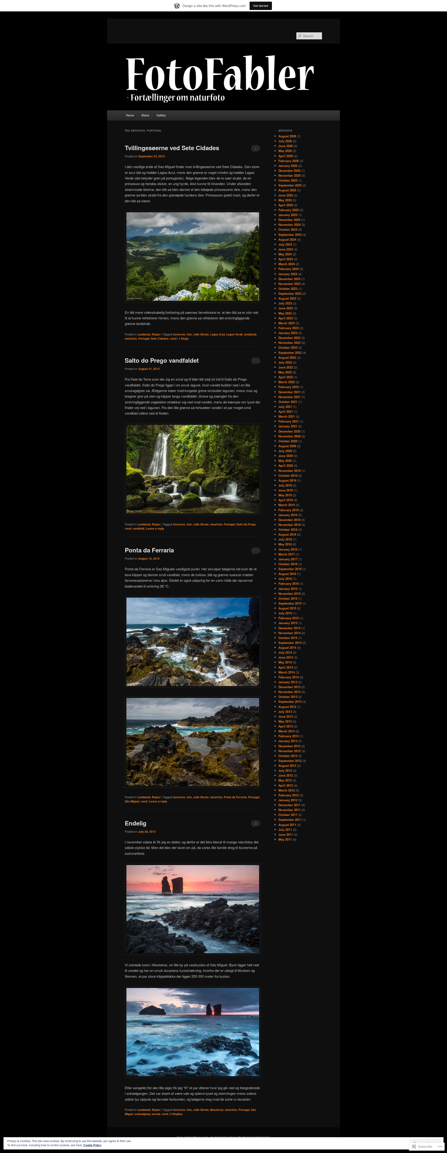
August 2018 (287, 534)
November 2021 (289, 397)
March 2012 (286, 790)
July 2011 (285, 829)
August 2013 (287, 706)
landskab (250, 334)
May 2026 (285, 151)
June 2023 (285, 308)
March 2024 (286, 264)
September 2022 (289, 352)
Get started (260, 5)
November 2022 (289, 342)
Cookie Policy (92, 1145)
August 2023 (287, 298)
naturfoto (131, 338)
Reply (184, 338)
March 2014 (286, 672)
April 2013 (285, 726)
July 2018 (285, 539)
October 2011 (287, 814)
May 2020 (285, 460)
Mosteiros (217, 1110)
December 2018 (289, 519)
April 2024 (285, 259)
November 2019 (289, 470)
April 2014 (285, 667)
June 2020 (285, 455)
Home (130, 115)
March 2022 (286, 382)
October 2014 (287, 638)
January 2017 (287, 559)
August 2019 (287, 480)
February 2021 (288, 421)
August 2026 (287, 136)
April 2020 (285, 465)
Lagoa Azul (217, 334)
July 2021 (285, 406)
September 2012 (289, 760)
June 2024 (285, 249)
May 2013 (285, 721)
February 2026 (288, 161)
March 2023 (286, 323)
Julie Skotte (201, 334)
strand (156, 1114)
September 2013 (289, 701)
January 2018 (287, 549)
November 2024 (289, 224)
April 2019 (285, 500)
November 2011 (289, 810)
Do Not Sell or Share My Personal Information (240, 1137)
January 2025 (287, 215)
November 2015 (289, 593)
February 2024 (288, 269)
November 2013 (289, 692)
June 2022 (285, 367)
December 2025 (289, 170)
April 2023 (285, 318)
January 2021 (287, 426)
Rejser (156, 334)
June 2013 (285, 716)
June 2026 (285, 146)
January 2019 (287, 515)
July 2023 (285, 303)
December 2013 (289, 687)
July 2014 (285, 652)
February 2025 (288, 210)
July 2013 (285, 711)
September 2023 (289, 293)
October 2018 (287, 529)
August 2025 (287, 190)
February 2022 (288, 387)
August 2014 (287, 647)
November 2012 (289, 751)
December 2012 (289, 746)
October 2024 (287, 229)
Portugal (143, 338)
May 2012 (285, 780)
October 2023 (287, 288)
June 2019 (285, 490)
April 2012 (285, 785)
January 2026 (287, 165)
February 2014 (288, 677)
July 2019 (285, 485)
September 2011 (289, 819)
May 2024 (285, 254)
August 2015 (287, 608)
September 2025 (289, 185)
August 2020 (287, 446)
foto (189, 334)
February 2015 (288, 618)
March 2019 (286, 505)
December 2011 (289, 805)
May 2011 (285, 839)
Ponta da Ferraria (149, 550)
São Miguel (132, 801)
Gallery (161, 115)
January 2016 (287, 588)
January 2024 (287, 274)
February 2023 (288, 328)
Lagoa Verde (234, 334)
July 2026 (285, 141)
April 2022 (285, 377)
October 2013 (287, 696)
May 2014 (285, 662)
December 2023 (289, 279)
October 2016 (287, 564)
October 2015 (287, 598)
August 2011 (287, 824)
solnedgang (142, 1114)
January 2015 (287, 623)
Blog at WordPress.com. (193, 1137)
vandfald (138, 528)
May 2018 (285, 544)
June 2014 (285, 657)
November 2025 (289, 175)
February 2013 (288, 736)
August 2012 (287, 765)
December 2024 (289, 219)
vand (173, 338)
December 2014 (289, 628)
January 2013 (287, 741)
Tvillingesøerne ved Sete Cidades (172, 147)
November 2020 (289, 436)
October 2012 (287, 756)
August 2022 (287, 357)
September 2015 (289, 603)
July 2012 (285, 770)
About (145, 115)
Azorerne (179, 334)
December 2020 (289, 431)
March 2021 (286, 416)
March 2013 (286, 731)
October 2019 (287, 475)
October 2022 (287, 347)
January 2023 (287, 333)
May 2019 (285, 495)
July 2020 (285, 451)
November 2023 (289, 283)
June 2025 (285, 195)
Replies (176, 1114)
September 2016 (289, 569)
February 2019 (288, 510)
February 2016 (288, 583)
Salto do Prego (246, 524)
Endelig (135, 823)
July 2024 (285, 244)
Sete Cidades (160, 338)
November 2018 (289, 524)
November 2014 (289, 633)
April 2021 (285, 411)
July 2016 (285, 578)
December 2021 (289, 392)
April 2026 (285, 156)
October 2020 (287, 441)
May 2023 (285, 313)
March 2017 (286, 554)
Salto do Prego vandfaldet (162, 360)
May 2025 (285, 200)
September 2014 (289, 642)
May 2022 (285, 372)
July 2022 (285, 362)
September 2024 (289, 234)
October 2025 (287, 180)
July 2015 (285, 613)
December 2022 (289, 337)
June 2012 (285, 775)
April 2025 (285, 205)
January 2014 (287, 682)
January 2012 (287, 800)
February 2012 (288, 795)
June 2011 (285, 834)
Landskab (143, 334)
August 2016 (287, 573)
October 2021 (287, 401)
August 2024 (287, 239)
